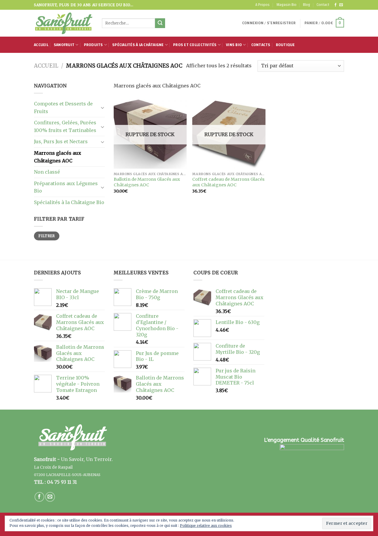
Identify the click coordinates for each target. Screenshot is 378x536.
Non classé (47, 172)
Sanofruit (64, 44)
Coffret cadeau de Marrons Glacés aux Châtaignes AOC (228, 182)
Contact (323, 4)
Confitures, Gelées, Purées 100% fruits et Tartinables (65, 126)
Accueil (41, 44)
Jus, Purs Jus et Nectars (61, 141)
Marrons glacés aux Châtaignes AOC (57, 157)
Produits (93, 44)
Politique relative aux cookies (206, 525)
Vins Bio (234, 44)
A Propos (262, 4)
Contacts (261, 44)
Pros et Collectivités (194, 44)
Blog (306, 4)
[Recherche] (160, 23)
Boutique (285, 44)
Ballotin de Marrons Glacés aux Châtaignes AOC (147, 182)
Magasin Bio (286, 4)
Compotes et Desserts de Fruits (63, 107)
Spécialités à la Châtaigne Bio (69, 202)
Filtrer (46, 236)
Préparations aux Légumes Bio (66, 187)
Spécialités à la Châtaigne (138, 44)
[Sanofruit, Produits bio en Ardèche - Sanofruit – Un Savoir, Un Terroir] (63, 23)
